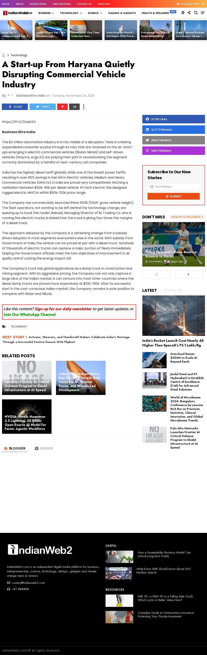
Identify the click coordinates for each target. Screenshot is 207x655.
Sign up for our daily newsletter (63, 309)
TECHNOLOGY (69, 13)
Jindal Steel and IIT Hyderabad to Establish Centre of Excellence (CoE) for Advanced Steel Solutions (187, 382)
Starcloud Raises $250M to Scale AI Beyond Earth (183, 358)
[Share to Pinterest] (62, 107)
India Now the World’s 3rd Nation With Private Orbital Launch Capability (120, 38)
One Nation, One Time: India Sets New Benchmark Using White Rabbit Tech (86, 38)
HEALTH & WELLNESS (155, 13)
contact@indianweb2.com (28, 583)
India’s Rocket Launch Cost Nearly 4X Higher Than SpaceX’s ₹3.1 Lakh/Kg (173, 343)
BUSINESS (44, 13)
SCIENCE (93, 13)
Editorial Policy (62, 3)
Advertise (104, 3)
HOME (28, 13)
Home (5, 3)
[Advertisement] (173, 79)
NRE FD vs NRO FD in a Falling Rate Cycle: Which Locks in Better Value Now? (166, 598)
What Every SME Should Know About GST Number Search (163, 571)
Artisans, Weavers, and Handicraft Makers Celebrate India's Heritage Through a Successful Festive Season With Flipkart (66, 339)
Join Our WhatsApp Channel (30, 314)
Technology (19, 55)
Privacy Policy (38, 3)
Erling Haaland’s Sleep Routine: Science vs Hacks (171, 254)
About (19, 3)
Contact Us (84, 3)
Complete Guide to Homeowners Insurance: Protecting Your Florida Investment (166, 615)
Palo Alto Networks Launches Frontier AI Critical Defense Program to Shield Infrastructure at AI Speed (185, 438)
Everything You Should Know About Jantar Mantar (155, 36)
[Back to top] (197, 645)
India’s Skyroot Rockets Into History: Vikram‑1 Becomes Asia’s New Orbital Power (190, 38)
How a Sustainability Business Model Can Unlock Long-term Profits (164, 554)
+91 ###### (20, 589)
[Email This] (74, 107)
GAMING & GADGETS (122, 13)
